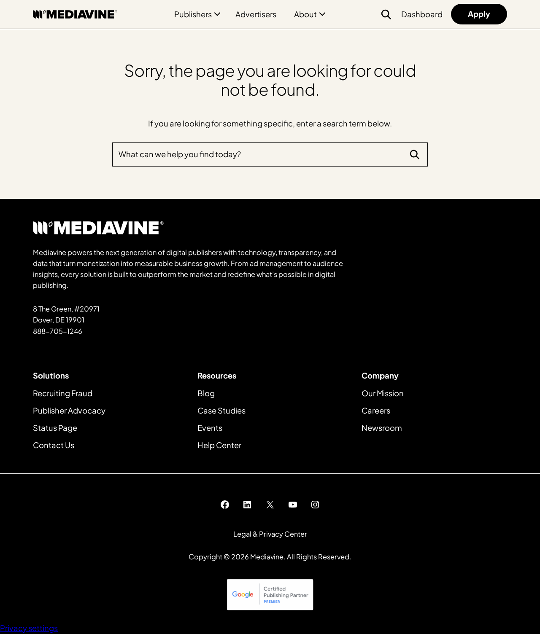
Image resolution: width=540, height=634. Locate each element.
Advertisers (255, 14)
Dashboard (422, 14)
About (305, 14)
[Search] (414, 154)
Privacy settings (29, 628)
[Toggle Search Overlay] (386, 14)
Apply (479, 14)
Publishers (193, 14)
